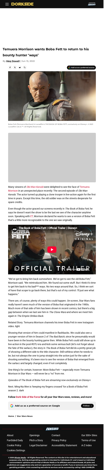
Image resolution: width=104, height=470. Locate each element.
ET (31, 216)
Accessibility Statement (64, 445)
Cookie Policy (14, 445)
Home (11, 416)
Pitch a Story (36, 440)
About (10, 435)
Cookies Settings (16, 450)
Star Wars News (24, 416)
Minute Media (20, 458)
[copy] (25, 67)
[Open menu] (7, 4)
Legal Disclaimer (38, 445)
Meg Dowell (13, 61)
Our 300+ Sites (89, 435)
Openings (34, 435)
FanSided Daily (15, 440)
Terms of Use (88, 440)
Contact (56, 435)
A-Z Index (86, 445)
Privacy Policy (59, 440)
